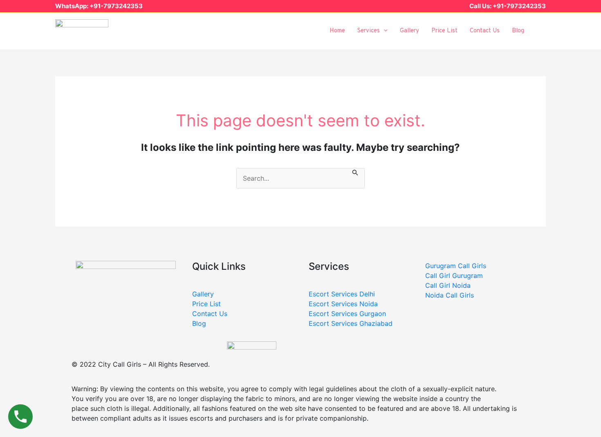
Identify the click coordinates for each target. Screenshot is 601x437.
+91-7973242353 (116, 6)
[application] (384, 31)
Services (368, 31)
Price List (444, 31)
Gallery (409, 31)
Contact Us (485, 31)
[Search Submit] (355, 173)
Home (337, 31)
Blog (518, 31)
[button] (542, 31)
